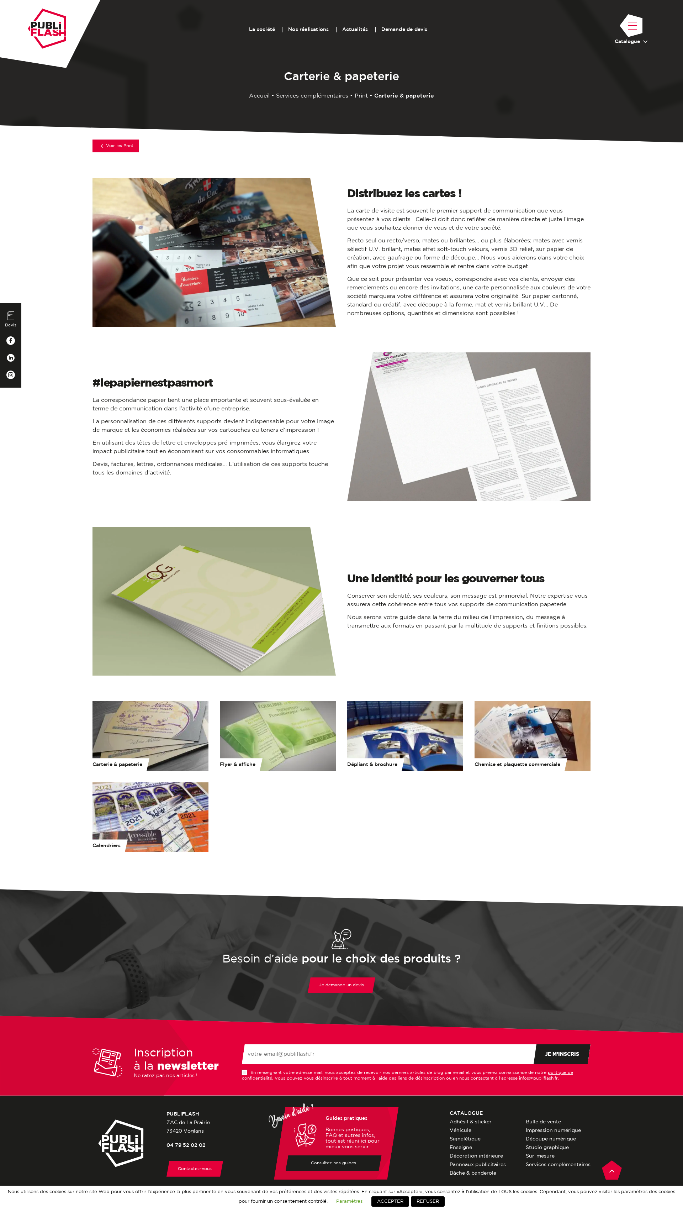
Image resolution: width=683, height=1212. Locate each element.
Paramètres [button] (349, 1201)
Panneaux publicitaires (478, 1165)
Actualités (355, 29)
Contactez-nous (195, 1169)
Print (361, 96)
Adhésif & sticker (471, 1122)
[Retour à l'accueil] (47, 29)
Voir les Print (119, 146)
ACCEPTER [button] (390, 1201)
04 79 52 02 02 (186, 1145)
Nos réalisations (308, 29)
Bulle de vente (543, 1122)
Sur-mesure (540, 1156)
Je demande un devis (341, 985)
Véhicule (460, 1130)
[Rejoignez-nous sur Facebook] (10, 340)
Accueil (259, 96)
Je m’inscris (562, 1054)
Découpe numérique (551, 1139)
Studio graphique (547, 1147)
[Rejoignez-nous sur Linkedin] (10, 357)
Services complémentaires (312, 96)
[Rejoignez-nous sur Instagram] (10, 375)
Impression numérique (553, 1130)
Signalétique (465, 1139)
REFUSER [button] (428, 1201)
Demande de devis (404, 29)
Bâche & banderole (473, 1173)
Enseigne (461, 1147)
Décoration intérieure (476, 1156)
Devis (10, 325)
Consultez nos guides (333, 1163)
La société (262, 29)
